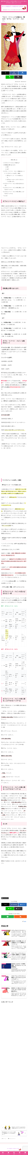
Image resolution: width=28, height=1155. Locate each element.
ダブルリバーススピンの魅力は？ (12, 162)
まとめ (5, 195)
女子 (8, 169)
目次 (12, 159)
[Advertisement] (14, 231)
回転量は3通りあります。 (10, 164)
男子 (8, 167)
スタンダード (5, 898)
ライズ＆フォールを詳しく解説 (13, 173)
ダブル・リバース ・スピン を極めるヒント (14, 171)
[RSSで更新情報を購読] (20, 916)
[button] (18, 77)
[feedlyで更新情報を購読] (7, 916)
